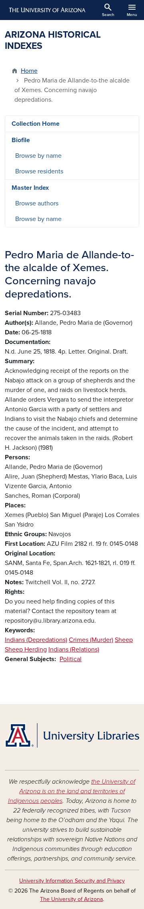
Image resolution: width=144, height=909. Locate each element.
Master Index (30, 188)
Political (71, 659)
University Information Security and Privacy (72, 880)
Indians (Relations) (73, 650)
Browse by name (38, 156)
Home (29, 71)
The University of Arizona (71, 899)
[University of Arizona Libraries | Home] (72, 735)
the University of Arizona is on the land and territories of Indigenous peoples (72, 791)
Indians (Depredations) (36, 640)
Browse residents (39, 171)
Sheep (124, 640)
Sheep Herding (26, 650)
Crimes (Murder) (91, 640)
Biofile (21, 140)
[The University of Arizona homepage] (46, 10)
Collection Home (36, 124)
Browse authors (36, 203)
